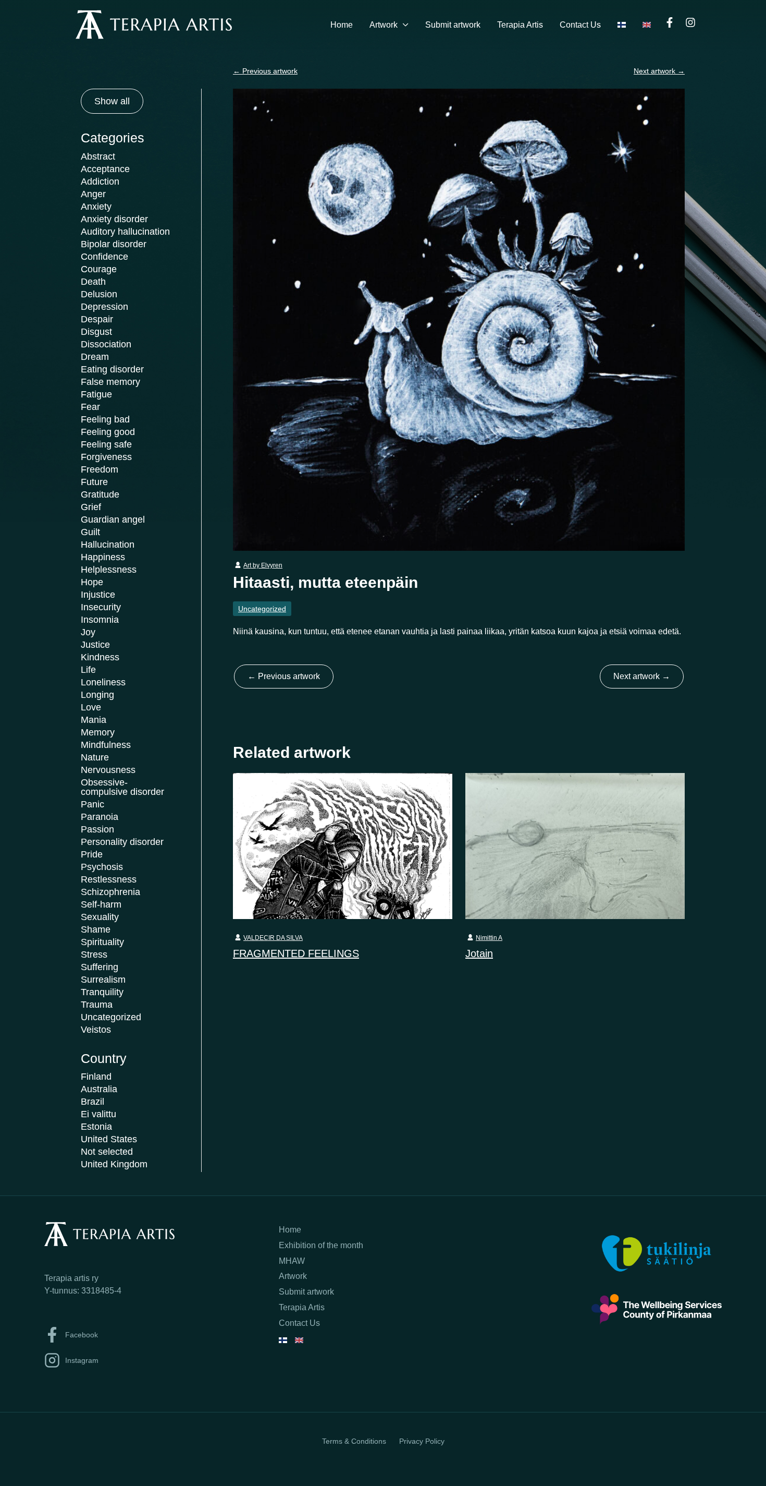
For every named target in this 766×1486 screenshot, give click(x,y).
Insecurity (101, 607)
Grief (91, 507)
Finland (96, 1076)
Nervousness (108, 770)
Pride (92, 854)
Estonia (96, 1126)
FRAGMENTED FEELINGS (296, 953)
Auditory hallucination (125, 231)
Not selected (107, 1151)
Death (93, 281)
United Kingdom (114, 1164)
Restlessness (109, 879)
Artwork (383, 24)
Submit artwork (452, 24)
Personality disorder (122, 842)
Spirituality (102, 942)
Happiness (103, 557)
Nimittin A (489, 937)
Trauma (97, 1004)
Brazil (92, 1101)
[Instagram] (690, 22)
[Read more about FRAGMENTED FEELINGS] (342, 845)
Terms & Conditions (354, 1441)
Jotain (479, 953)
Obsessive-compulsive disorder (122, 787)
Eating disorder (112, 369)
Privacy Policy (421, 1441)
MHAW (292, 1261)
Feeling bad (105, 419)
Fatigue (96, 394)
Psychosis (102, 867)
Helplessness (109, 569)
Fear (90, 407)
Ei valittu (98, 1114)
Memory (98, 732)
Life (88, 670)
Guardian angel (113, 519)
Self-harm (101, 904)
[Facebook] (669, 22)
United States (109, 1139)
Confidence (104, 256)
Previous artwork (265, 71)
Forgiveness (106, 457)
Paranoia (99, 817)
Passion (97, 829)
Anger (93, 194)
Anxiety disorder (114, 219)
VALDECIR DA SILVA (273, 937)
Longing (97, 695)
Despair (97, 319)
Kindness (100, 657)
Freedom (99, 469)
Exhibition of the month (321, 1245)
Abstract (98, 156)
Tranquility (102, 992)
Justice (95, 644)
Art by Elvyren (262, 565)
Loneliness (103, 682)
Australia (99, 1089)
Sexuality (100, 917)
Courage (99, 269)
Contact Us (580, 24)
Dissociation (106, 344)
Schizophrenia (110, 892)
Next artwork (659, 71)
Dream (95, 357)
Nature (95, 757)
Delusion (99, 294)
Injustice (98, 594)
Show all (112, 101)
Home (341, 24)
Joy (88, 632)
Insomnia (100, 619)
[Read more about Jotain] (575, 845)
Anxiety (96, 206)
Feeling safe (106, 444)
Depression (104, 306)
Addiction (100, 181)
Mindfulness (106, 745)
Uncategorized (111, 1017)
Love (91, 707)
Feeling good (108, 432)
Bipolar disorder (113, 244)
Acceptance (105, 169)
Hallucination (107, 544)
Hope (92, 582)
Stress (94, 954)
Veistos (96, 1029)
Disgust (96, 332)
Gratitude (100, 494)
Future (94, 482)
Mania (93, 720)
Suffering (99, 967)
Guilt (90, 532)
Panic (92, 804)
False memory (110, 382)
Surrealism (103, 979)
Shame (95, 929)
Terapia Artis (520, 24)
